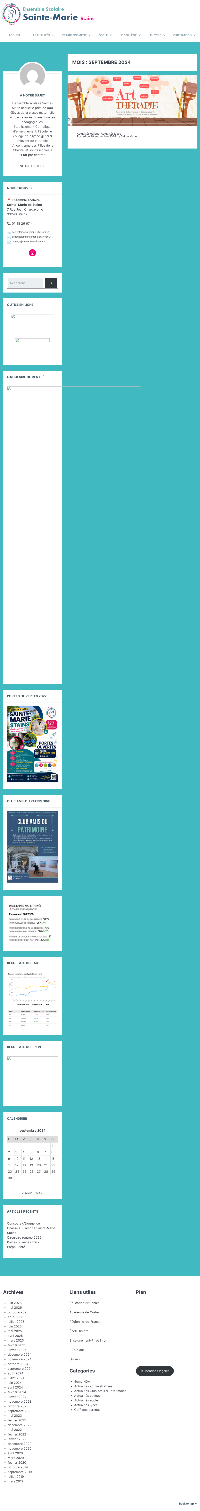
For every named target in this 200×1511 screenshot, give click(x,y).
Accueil (14, 35)
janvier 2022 (17, 1439)
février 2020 (17, 1462)
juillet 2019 (16, 1477)
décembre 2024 (19, 1354)
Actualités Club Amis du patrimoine (100, 1391)
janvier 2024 (17, 1397)
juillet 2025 (16, 1322)
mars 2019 (15, 1481)
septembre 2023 (20, 1411)
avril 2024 (15, 1387)
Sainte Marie (129, 136)
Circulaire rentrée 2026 (24, 1237)
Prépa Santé (16, 1247)
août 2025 (15, 1317)
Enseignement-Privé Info (88, 1340)
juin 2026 (15, 1303)
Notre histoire (32, 166)
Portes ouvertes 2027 (23, 1242)
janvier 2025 (17, 1350)
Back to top (187, 1503)
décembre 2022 (19, 1425)
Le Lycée (155, 35)
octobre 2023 (18, 1406)
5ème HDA (82, 1381)
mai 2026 (15, 1307)
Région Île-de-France (85, 1322)
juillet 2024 (16, 1378)
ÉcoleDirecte (79, 1331)
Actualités (41, 35)
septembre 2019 (20, 1472)
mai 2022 (15, 1430)
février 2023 (17, 1420)
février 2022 (17, 1434)
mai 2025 (15, 1331)
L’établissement (74, 35)
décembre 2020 (19, 1444)
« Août (27, 1193)
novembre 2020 (19, 1448)
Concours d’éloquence (23, 1223)
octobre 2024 (18, 1364)
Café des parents (87, 1410)
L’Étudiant (77, 1350)
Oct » (39, 1193)
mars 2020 (16, 1458)
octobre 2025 (18, 1312)
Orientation (182, 35)
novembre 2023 (19, 1401)
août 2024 (15, 1373)
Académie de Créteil (85, 1312)
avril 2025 (15, 1336)
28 (46, 1171)
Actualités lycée (111, 133)
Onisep (75, 1359)
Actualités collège (88, 133)
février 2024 (17, 1392)
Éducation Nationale (84, 1303)
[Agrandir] (53, 908)
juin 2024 (15, 1383)
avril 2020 (15, 1453)
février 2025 (17, 1345)
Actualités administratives (93, 1386)
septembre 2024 (20, 1369)
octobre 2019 (18, 1467)
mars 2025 (16, 1340)
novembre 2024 (19, 1359)
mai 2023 (15, 1415)
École (103, 35)
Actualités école (86, 1400)
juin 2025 (15, 1326)
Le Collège (128, 35)
